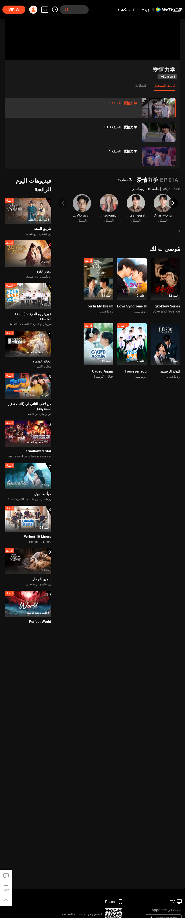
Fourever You (136, 371)
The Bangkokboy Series (160, 306)
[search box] (66, 10)
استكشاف (123, 9)
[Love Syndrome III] (132, 279)
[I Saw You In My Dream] (98, 279)
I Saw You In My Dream (94, 306)
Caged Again (102, 371)
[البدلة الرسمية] (165, 344)
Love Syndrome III (132, 306)
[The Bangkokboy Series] (165, 279)
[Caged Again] (98, 344)
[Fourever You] (132, 344)
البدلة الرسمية (170, 371)
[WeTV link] (169, 10)
